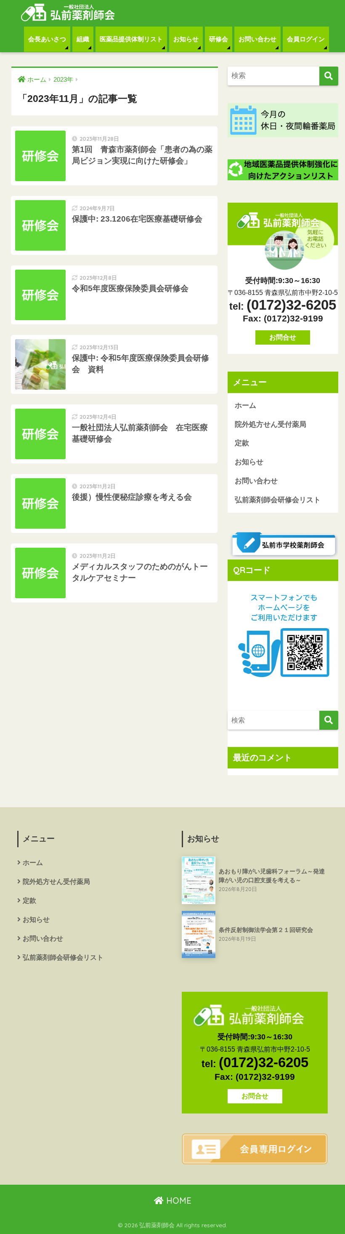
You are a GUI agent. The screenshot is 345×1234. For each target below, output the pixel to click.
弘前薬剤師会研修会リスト (278, 500)
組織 (83, 39)
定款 (242, 443)
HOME (177, 1200)
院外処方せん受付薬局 (270, 424)
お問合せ (282, 337)
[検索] (328, 76)
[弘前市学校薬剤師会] (283, 545)
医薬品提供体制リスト (131, 39)
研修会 (218, 39)
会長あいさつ (47, 39)
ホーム (245, 406)
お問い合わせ (257, 39)
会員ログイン (306, 39)
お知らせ (186, 39)
